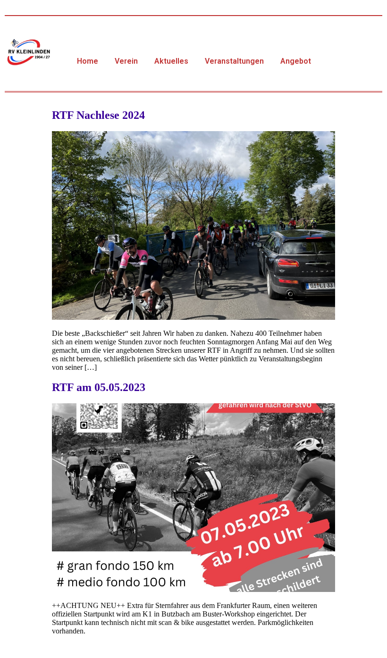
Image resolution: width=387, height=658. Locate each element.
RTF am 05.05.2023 (98, 387)
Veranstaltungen (234, 61)
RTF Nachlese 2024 (98, 115)
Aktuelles (171, 61)
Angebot (295, 61)
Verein (126, 61)
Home (87, 61)
